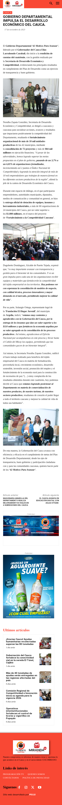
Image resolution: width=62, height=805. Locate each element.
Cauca (8, 12)
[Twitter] (29, 37)
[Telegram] (36, 37)
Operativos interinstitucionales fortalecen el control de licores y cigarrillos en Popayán (19, 713)
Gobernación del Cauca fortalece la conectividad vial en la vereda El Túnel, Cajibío (20, 659)
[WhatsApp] (15, 37)
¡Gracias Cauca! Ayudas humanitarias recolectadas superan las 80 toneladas (21, 641)
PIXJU (32, 794)
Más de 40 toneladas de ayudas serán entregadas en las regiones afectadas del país (21, 677)
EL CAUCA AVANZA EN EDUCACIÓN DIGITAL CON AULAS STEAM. (47, 500)
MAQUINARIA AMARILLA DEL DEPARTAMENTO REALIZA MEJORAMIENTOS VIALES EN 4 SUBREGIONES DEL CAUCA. (16, 501)
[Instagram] (26, 787)
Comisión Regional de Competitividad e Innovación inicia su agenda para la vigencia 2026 (21, 694)
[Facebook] (22, 37)
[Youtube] (39, 787)
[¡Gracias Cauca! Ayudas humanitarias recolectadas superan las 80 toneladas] (45, 643)
